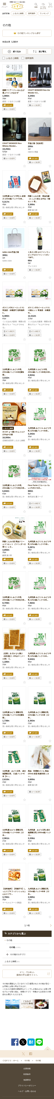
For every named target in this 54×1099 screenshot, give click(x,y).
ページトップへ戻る (48, 1048)
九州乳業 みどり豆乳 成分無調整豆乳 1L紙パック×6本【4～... (14, 773)
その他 (9, 940)
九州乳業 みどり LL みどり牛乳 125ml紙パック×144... (39, 654)
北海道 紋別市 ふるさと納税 (13, 440)
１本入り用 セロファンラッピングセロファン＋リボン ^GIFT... (39, 255)
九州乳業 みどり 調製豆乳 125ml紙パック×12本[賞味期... (13, 715)
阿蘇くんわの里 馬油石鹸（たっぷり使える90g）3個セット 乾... (39, 199)
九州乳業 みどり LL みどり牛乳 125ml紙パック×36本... (39, 429)
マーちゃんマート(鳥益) (12, 903)
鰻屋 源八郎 (32, 210)
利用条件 (27, 1074)
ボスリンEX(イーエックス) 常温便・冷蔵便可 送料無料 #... (13, 310)
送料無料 (31, 13)
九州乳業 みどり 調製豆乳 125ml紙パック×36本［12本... (13, 832)
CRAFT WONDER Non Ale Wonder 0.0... (39, 91)
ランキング (44, 13)
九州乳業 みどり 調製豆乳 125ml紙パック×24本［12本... (38, 715)
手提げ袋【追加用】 (36, 143)
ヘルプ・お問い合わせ (27, 1091)
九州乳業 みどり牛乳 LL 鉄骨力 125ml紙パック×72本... (14, 197)
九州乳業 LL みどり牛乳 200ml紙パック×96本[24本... (14, 598)
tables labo (7, 261)
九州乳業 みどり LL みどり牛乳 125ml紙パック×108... (39, 598)
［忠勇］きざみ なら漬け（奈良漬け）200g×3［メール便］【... (13, 656)
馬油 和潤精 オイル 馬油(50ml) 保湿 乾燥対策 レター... (38, 773)
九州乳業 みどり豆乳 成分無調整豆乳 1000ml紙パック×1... (39, 832)
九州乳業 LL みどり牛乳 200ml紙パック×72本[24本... (14, 486)
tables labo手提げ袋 (10, 252)
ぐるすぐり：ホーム (10, 1061)
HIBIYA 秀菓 (33, 152)
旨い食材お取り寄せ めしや (13, 207)
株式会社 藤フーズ (35, 497)
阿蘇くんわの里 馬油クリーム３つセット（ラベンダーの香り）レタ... (14, 544)
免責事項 (27, 1080)
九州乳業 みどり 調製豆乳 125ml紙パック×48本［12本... (38, 891)
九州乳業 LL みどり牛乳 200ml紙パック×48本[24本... (39, 370)
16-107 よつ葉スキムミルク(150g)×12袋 (13, 433)
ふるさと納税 (18, 13)
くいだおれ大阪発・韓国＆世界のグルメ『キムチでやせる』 (14, 325)
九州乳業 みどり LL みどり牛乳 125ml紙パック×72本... (39, 542)
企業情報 (27, 1069)
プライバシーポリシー (27, 1086)
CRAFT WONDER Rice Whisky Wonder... (12, 144)
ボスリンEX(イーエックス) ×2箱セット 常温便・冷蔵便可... (39, 310)
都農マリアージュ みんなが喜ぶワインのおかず (13, 91)
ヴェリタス (32, 266)
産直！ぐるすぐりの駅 (11, 101)
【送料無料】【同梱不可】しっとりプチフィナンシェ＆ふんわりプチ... (14, 891)
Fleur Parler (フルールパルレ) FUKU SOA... (39, 486)
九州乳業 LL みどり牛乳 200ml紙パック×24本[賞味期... (13, 372)
